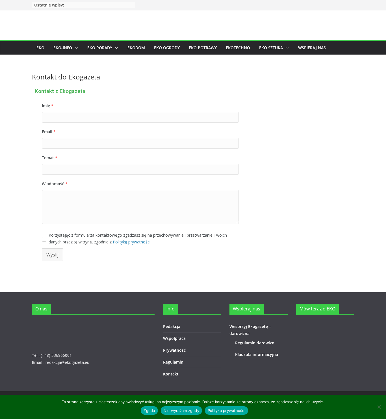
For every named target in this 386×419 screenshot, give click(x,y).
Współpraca (174, 338)
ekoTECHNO (238, 47)
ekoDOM (136, 47)
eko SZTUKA (271, 47)
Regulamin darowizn (254, 342)
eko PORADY (99, 47)
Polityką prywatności (131, 242)
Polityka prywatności (226, 410)
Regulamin (173, 362)
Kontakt (171, 374)
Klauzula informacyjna (256, 354)
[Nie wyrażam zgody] (379, 407)
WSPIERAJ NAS (312, 47)
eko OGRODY (167, 47)
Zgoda (149, 410)
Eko (40, 47)
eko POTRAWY (203, 47)
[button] (75, 48)
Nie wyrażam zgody (181, 410)
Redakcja (171, 326)
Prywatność (174, 350)
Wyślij (52, 255)
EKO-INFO (62, 47)
